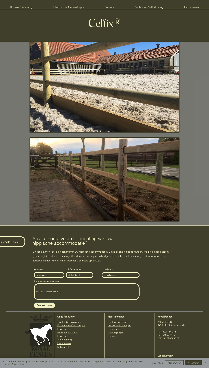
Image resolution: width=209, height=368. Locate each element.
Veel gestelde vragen (119, 325)
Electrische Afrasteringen (71, 325)
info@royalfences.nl (168, 337)
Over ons (113, 328)
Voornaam (39, 269)
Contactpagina (116, 332)
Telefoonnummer (74, 269)
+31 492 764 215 (166, 331)
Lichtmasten (64, 343)
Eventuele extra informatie (46, 281)
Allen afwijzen (174, 362)
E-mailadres (107, 269)
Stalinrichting (64, 339)
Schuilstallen (64, 346)
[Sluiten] (205, 363)
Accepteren (193, 362)
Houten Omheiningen (69, 321)
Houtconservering (117, 321)
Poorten (61, 328)
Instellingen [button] (157, 362)
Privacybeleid (18, 364)
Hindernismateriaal (67, 332)
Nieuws (112, 336)
